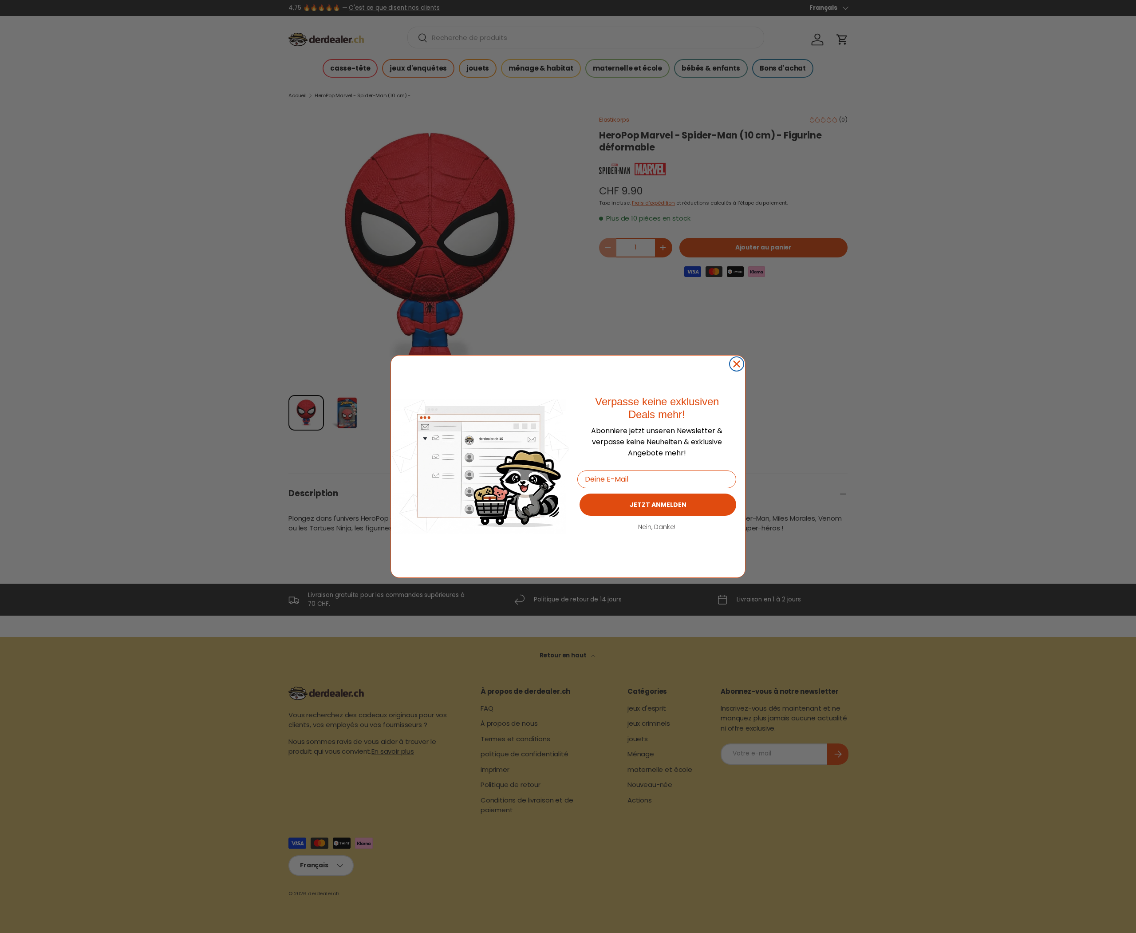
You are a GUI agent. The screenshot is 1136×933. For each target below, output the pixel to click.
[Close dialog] (737, 364)
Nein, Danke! (656, 526)
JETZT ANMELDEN (658, 504)
